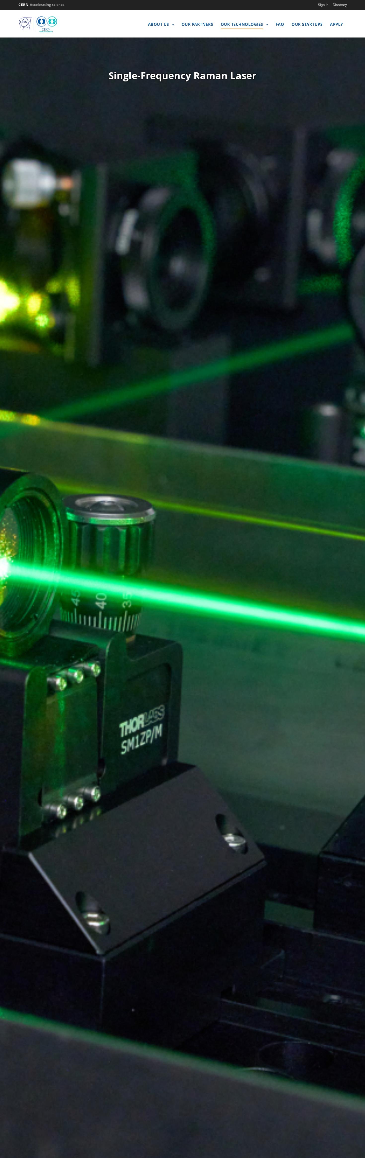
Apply (336, 24)
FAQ (280, 24)
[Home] (58, 24)
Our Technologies (242, 24)
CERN (41, 4)
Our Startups (307, 24)
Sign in (323, 5)
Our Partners (197, 24)
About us (158, 24)
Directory (340, 5)
